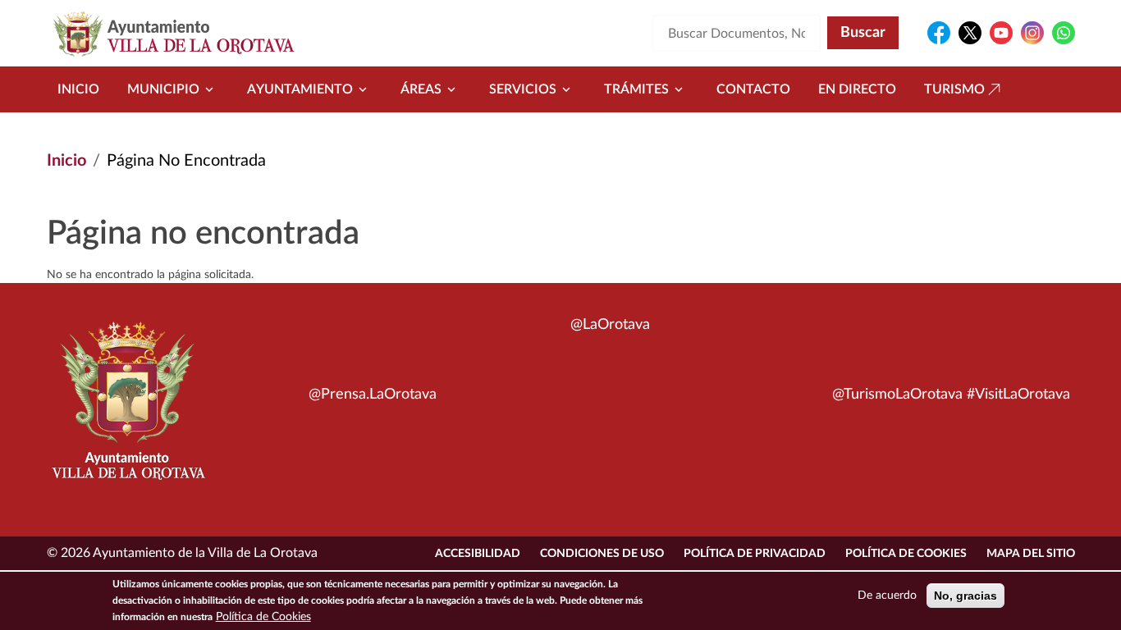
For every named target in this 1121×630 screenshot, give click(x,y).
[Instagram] (1032, 32)
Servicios (522, 89)
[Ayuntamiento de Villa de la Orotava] (127, 410)
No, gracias (965, 595)
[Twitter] (970, 32)
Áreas (421, 89)
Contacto (753, 89)
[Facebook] (938, 32)
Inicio (78, 89)
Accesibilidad (477, 553)
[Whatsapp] (1063, 32)
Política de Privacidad (755, 553)
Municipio (163, 89)
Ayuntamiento (300, 89)
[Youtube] (1001, 32)
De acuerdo (887, 595)
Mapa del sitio (1030, 553)
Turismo (954, 89)
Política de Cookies (906, 553)
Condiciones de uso (602, 553)
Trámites (636, 89)
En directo (857, 89)
